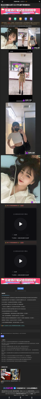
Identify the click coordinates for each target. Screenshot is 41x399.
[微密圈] (25, 19)
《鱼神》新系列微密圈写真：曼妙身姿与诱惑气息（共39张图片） (13, 315)
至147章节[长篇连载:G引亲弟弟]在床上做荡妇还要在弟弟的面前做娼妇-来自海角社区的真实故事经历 (19, 297)
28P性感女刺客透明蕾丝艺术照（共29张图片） (10, 311)
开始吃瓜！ (2, 14)
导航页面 (26, 395)
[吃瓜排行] (10, 19)
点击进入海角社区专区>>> (6, 295)
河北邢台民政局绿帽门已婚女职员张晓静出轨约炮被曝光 (17, 361)
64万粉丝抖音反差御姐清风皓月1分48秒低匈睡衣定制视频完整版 (18, 341)
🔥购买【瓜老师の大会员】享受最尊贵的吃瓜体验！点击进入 (13, 325)
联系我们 (23, 395)
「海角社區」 (9, 22)
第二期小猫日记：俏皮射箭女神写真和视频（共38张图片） (12, 302)
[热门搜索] (31, 19)
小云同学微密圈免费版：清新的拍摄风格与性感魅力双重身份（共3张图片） (15, 313)
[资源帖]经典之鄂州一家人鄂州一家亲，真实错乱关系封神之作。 (18, 346)
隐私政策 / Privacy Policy (17, 395)
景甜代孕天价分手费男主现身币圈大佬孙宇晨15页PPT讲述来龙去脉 (14, 308)
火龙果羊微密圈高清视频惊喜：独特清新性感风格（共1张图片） (13, 322)
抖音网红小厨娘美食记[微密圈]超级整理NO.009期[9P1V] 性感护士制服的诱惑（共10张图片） (18, 317)
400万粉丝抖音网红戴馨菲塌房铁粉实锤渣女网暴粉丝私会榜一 (18, 348)
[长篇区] (15, 19)
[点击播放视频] (20, 224)
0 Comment (13, 14)
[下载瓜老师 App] (26, 1)
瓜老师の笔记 (17, 1)
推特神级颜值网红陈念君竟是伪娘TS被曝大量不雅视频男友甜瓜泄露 (19, 359)
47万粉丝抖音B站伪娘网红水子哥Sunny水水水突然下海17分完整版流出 (19, 357)
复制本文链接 (20, 288)
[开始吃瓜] (20, 19)
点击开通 (21, 205)
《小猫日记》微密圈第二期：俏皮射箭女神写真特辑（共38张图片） (14, 306)
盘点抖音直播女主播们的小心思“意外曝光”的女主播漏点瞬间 (12, 304)
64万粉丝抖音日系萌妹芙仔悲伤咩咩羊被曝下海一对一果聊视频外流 (19, 355)
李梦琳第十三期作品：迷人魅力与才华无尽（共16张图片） (12, 320)
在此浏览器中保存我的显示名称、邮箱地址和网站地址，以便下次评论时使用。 (14, 333)
